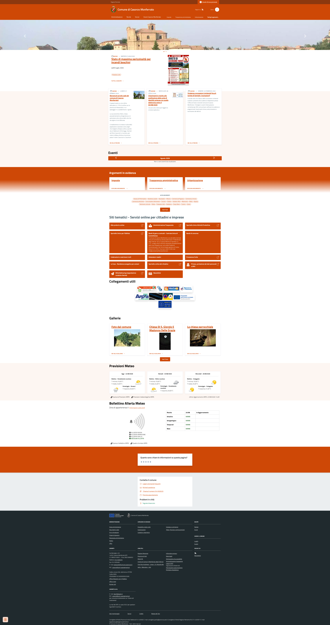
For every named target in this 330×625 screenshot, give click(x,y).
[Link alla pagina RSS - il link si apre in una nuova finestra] (203, 10)
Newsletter (197, 556)
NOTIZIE (115, 56)
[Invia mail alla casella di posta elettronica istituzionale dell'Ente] (123, 564)
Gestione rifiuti (176, 201)
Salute (188, 204)
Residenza (169, 204)
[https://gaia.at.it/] (146, 289)
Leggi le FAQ (169, 563)
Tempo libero (176, 204)
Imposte (169, 17)
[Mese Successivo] (214, 157)
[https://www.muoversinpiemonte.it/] (186, 288)
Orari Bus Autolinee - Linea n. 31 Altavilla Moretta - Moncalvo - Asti (151, 565)
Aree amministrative (115, 527)
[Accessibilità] (5, 619)
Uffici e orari (112, 582)
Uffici (110, 543)
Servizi (137, 17)
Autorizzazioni (142, 530)
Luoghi (196, 541)
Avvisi (196, 530)
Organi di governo (114, 535)
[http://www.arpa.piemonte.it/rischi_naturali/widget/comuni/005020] (141, 296)
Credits (141, 614)
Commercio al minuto (191, 198)
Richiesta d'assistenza (172, 570)
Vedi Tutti (165, 210)
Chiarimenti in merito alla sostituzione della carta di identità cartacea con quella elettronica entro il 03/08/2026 (158, 100)
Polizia (153, 204)
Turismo (183, 204)
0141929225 (118, 560)
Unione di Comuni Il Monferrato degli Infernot (150, 562)
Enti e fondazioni (114, 532)
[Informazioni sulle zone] (137, 408)
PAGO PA (140, 559)
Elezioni (169, 201)
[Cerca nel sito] (216, 9)
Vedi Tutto (165, 359)
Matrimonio (185, 201)
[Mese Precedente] (116, 157)
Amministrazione (116, 17)
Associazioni (162, 198)
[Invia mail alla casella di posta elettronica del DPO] (118, 594)
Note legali (169, 556)
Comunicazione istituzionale (152, 201)
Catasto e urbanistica (144, 532)
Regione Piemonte (115, 2)
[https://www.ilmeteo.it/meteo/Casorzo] (172, 288)
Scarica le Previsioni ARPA (121, 397)
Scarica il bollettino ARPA (120, 443)
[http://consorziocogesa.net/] (159, 288)
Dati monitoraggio (114, 614)
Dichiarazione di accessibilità (174, 559)
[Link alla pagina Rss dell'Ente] (195, 553)
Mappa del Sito (155, 614)
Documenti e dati (114, 530)
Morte (190, 201)
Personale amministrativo (116, 538)
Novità (129, 17)
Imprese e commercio (172, 527)
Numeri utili (112, 584)
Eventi (196, 544)
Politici (111, 541)
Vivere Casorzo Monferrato (152, 17)
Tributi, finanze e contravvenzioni (175, 530)
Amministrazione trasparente (174, 561)
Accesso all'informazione (140, 198)
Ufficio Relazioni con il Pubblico (118, 579)
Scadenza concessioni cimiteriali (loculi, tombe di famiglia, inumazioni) (202, 94)
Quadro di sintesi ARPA (139, 443)
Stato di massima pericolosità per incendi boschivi (131, 60)
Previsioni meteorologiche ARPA (143, 397)
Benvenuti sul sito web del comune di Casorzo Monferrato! (119, 98)
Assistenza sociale (152, 198)
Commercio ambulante (138, 201)
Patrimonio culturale (145, 204)
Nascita (196, 201)
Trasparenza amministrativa (183, 17)
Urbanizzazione (199, 17)
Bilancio (168, 198)
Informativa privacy (171, 553)
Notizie (196, 527)
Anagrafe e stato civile (144, 527)
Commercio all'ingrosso (178, 198)
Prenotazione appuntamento (174, 568)
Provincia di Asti (142, 556)
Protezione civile (160, 204)
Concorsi (163, 201)
